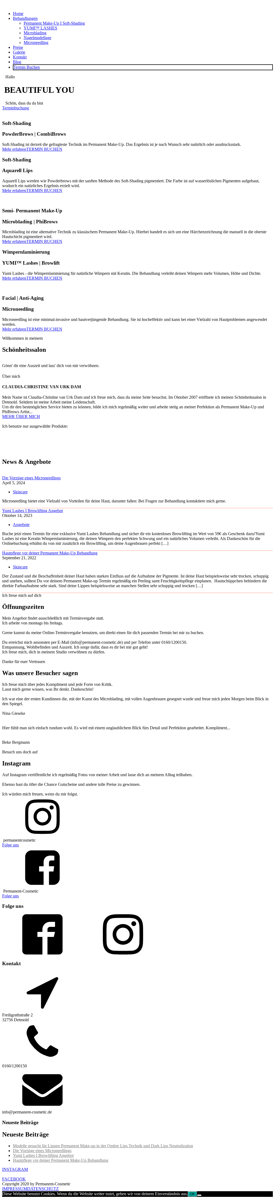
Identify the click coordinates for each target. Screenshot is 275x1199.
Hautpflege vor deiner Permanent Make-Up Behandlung (49, 553)
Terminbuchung (15, 108)
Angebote (21, 524)
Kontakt (20, 57)
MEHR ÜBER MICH (21, 416)
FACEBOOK (14, 1179)
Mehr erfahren (14, 149)
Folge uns (10, 845)
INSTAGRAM (15, 1169)
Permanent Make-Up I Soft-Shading (54, 23)
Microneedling (36, 42)
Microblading (35, 33)
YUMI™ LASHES (40, 28)
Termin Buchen (26, 67)
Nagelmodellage (37, 37)
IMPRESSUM (14, 1188)
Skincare (20, 492)
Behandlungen (25, 18)
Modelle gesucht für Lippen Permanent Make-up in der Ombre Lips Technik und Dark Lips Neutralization (103, 1146)
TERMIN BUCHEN (44, 149)
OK (192, 1194)
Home (18, 13)
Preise (18, 47)
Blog (17, 62)
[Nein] (199, 1195)
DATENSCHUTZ (43, 1188)
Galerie (19, 52)
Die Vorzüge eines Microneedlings (31, 478)
